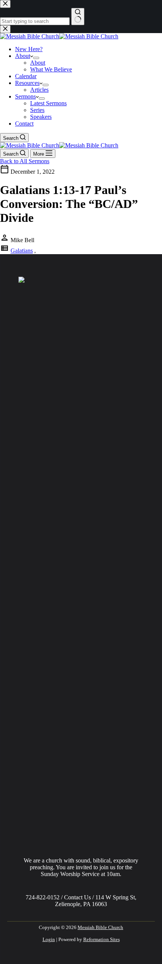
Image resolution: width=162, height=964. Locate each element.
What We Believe (51, 69)
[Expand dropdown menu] (36, 58)
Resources (27, 83)
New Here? (29, 49)
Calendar (26, 76)
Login (49, 939)
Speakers (41, 117)
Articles (39, 89)
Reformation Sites (101, 939)
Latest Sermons (48, 103)
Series (37, 110)
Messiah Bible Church (100, 927)
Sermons (25, 96)
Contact (24, 123)
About (22, 56)
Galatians (22, 250)
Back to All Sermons (24, 161)
